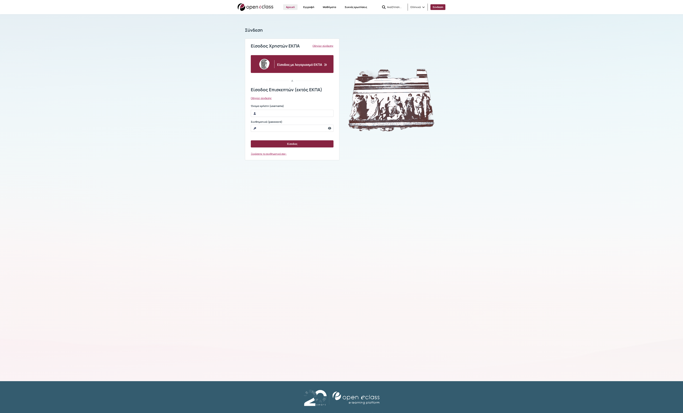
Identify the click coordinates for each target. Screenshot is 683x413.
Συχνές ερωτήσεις (356, 7)
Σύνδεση (438, 7)
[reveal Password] (329, 128)
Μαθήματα (329, 7)
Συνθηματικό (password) (266, 121)
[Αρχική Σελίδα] (255, 7)
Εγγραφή (308, 7)
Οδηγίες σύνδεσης (323, 45)
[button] (418, 7)
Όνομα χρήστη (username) (267, 106)
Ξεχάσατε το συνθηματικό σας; (269, 153)
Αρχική (290, 7)
